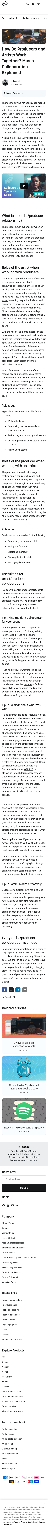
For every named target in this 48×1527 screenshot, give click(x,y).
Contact (5, 1228)
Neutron (5, 1367)
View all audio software (12, 1411)
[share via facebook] (4, 990)
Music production (10, 1453)
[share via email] (24, 990)
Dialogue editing (9, 1449)
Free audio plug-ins (10, 1310)
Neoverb (5, 1386)
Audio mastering (31, 18)
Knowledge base (9, 1305)
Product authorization (12, 1300)
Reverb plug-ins (9, 1406)
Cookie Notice (8, 1252)
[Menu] (45, 4)
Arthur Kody (16, 81)
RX (3, 1357)
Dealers (5, 1334)
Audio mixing (8, 1434)
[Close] (45, 1503)
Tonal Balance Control (12, 1391)
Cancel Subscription (11, 1277)
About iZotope (8, 1223)
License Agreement (10, 1262)
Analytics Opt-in (9, 1282)
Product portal (8, 1320)
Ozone (5, 1362)
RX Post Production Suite (13, 1401)
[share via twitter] (11, 990)
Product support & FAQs (13, 1339)
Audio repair (7, 1444)
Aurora (5, 1382)
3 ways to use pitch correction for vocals (24, 1044)
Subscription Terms (11, 1272)
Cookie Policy (8, 1524)
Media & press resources (13, 1243)
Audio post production (12, 1439)
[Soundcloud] (17, 1205)
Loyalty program (9, 1324)
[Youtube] (12, 1205)
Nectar (5, 1372)
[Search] (27, 4)
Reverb (5, 1458)
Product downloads (11, 1315)
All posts (13, 18)
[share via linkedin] (17, 990)
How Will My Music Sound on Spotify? (24, 1127)
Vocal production (9, 1463)
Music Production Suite (12, 1396)
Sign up (24, 1188)
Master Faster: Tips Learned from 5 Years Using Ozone (24, 1087)
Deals (4, 1329)
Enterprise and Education (13, 1248)
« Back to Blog (10, 997)
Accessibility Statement (12, 1267)
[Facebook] (3, 1205)
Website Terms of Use (22, 1522)
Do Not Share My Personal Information (19, 1257)
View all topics (8, 1468)
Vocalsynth (7, 1377)
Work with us (8, 1233)
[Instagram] (8, 1205)
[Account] (33, 4)
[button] (3, 18)
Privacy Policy (36, 1522)
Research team (8, 1238)
